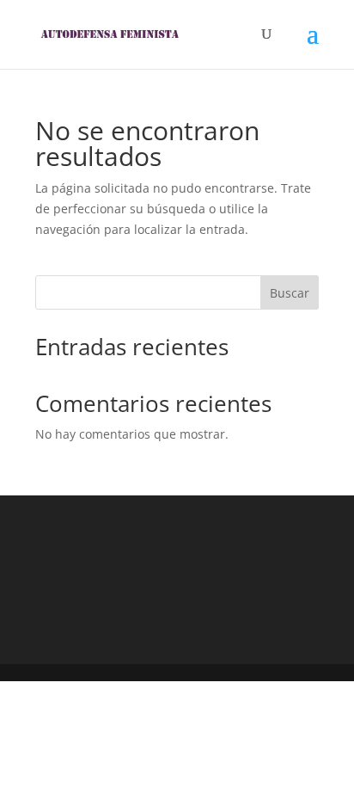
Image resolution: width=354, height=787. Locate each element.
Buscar (289, 293)
